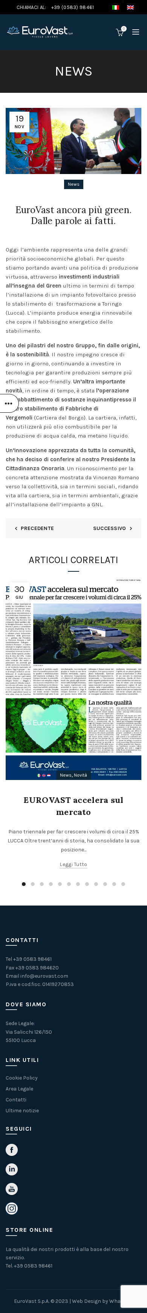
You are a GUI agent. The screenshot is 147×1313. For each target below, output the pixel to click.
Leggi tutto (73, 864)
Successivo (109, 528)
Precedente (37, 528)
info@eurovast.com (44, 976)
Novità (80, 775)
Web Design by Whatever (102, 1301)
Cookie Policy (22, 1078)
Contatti (16, 1099)
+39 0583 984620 (37, 968)
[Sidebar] (9, 403)
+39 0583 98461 (32, 959)
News (74, 184)
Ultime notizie (22, 1110)
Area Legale (19, 1089)
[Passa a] (119, 7)
